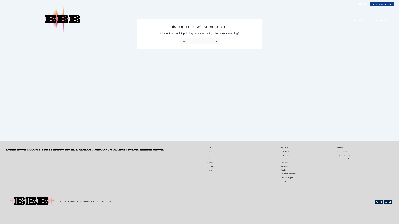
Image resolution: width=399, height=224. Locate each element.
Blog (374, 20)
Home (352, 20)
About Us (363, 20)
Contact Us (386, 20)
